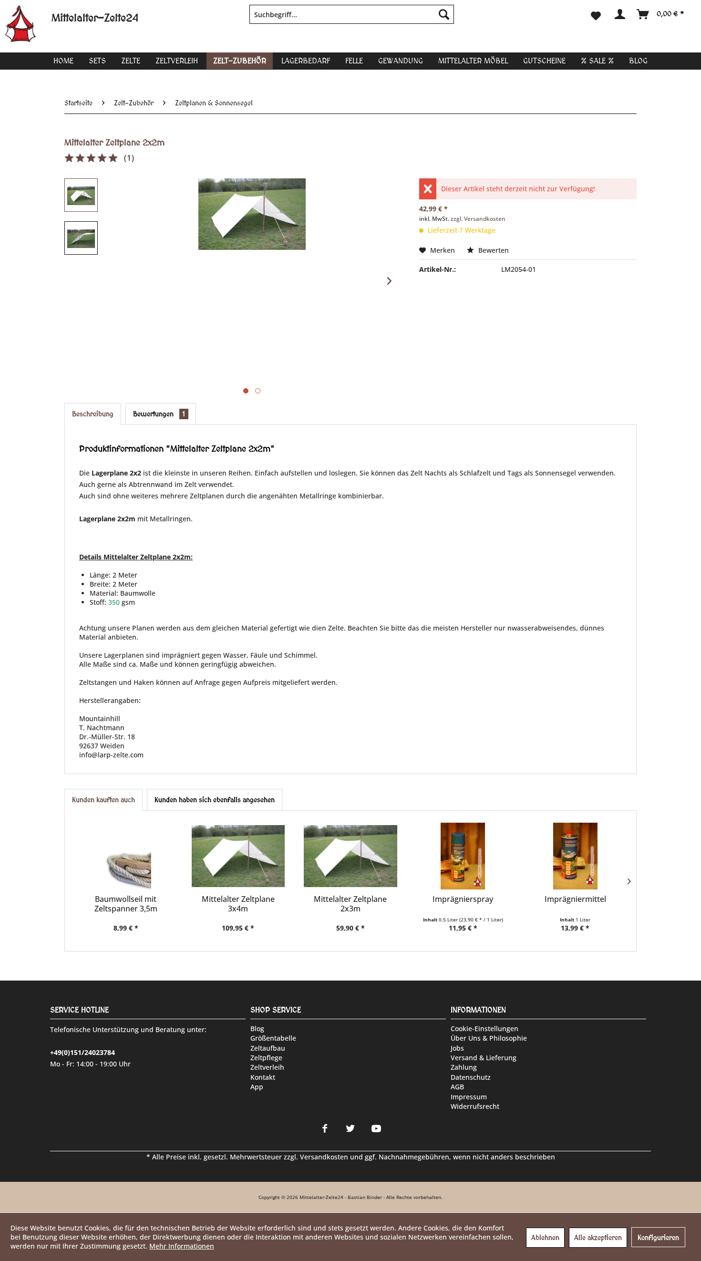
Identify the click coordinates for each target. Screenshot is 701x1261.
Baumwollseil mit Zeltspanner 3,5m (125, 903)
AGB (457, 1086)
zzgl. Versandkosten (478, 219)
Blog (257, 1028)
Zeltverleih (267, 1067)
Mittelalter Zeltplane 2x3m (350, 903)
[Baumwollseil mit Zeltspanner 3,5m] (126, 856)
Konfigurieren (658, 1237)
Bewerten (492, 250)
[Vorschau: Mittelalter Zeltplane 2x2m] (81, 195)
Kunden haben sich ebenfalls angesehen (215, 800)
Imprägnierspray (463, 899)
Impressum (469, 1096)
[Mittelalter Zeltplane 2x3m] (350, 856)
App (256, 1086)
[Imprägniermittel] (575, 856)
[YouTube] (376, 1128)
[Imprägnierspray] (463, 856)
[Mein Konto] (619, 14)
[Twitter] (350, 1128)
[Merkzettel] (596, 14)
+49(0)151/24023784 (82, 1052)
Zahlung (464, 1067)
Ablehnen (545, 1237)
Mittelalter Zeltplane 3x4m (238, 903)
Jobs (457, 1048)
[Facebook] (324, 1128)
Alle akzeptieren (598, 1237)
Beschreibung (92, 414)
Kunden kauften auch (103, 800)
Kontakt (262, 1077)
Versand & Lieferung (483, 1057)
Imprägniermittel (575, 899)
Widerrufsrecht (475, 1106)
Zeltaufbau (267, 1048)
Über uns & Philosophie (489, 1038)
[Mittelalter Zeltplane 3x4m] (238, 856)
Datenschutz (471, 1077)
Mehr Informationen (181, 1246)
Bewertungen (159, 414)
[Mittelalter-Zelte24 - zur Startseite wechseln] (28, 24)
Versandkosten (324, 1156)
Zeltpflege (266, 1057)
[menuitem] (351, 14)
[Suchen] (444, 14)
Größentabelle (273, 1038)
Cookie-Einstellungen (484, 1028)
